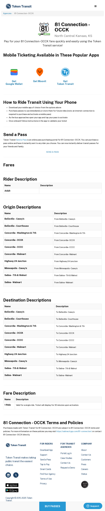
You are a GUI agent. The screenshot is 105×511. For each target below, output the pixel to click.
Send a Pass (21, 140)
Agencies (7, 13)
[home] (19, 6)
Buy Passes (52, 506)
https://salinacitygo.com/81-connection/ (74, 431)
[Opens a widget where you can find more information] (92, 506)
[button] (95, 6)
